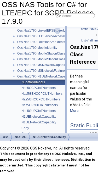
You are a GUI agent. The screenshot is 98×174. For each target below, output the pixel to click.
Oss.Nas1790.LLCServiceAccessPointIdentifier (50, 36)
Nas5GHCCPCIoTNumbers (40, 99)
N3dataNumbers (33, 82)
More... (75, 111)
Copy (25, 128)
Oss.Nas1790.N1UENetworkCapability (44, 76)
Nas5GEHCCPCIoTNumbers (41, 93)
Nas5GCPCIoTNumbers (38, 88)
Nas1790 (20, 137)
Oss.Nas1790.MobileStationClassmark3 (45, 59)
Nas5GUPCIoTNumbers (38, 111)
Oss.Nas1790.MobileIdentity (37, 48)
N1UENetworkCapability (38, 116)
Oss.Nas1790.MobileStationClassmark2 (45, 53)
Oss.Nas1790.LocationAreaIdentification (45, 42)
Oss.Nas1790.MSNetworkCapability (42, 65)
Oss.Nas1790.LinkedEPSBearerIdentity (45, 30)
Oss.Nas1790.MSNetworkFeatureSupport (46, 71)
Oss (5, 137)
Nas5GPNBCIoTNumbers (39, 105)
